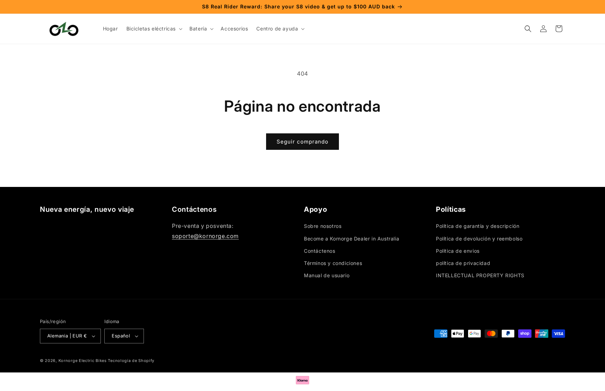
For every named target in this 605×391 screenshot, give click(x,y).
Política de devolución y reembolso (479, 239)
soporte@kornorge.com (205, 235)
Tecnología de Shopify (131, 360)
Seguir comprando (302, 141)
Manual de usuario (326, 275)
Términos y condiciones (333, 263)
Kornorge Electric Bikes (82, 360)
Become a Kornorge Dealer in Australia (351, 239)
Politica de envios (458, 251)
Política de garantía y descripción (477, 226)
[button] (154, 28)
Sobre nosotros (322, 226)
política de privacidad (463, 263)
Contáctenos (319, 251)
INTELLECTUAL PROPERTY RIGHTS (480, 275)
